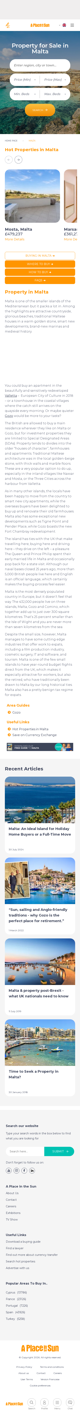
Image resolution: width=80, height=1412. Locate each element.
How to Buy (38, 272)
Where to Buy (38, 264)
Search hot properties (20, 1261)
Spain (15, 1312)
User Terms (27, 1379)
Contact (11, 1199)
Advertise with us (17, 1268)
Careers (11, 1206)
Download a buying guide (23, 1241)
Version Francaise (50, 1379)
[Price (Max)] (55, 80)
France (16, 1299)
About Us (12, 1193)
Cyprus (16, 1292)
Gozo (16, 712)
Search (37, 110)
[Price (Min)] (25, 80)
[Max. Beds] (55, 94)
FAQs (38, 280)
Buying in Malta (38, 255)
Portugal (17, 1305)
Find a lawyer (14, 1248)
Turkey (15, 1319)
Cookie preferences (40, 1385)
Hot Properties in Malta (30, 729)
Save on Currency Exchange (34, 735)
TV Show (12, 1219)
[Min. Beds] (25, 94)
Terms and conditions (52, 1366)
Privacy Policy (24, 1366)
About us (23, 1373)
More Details (14, 239)
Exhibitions (13, 1213)
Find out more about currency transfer (32, 1255)
